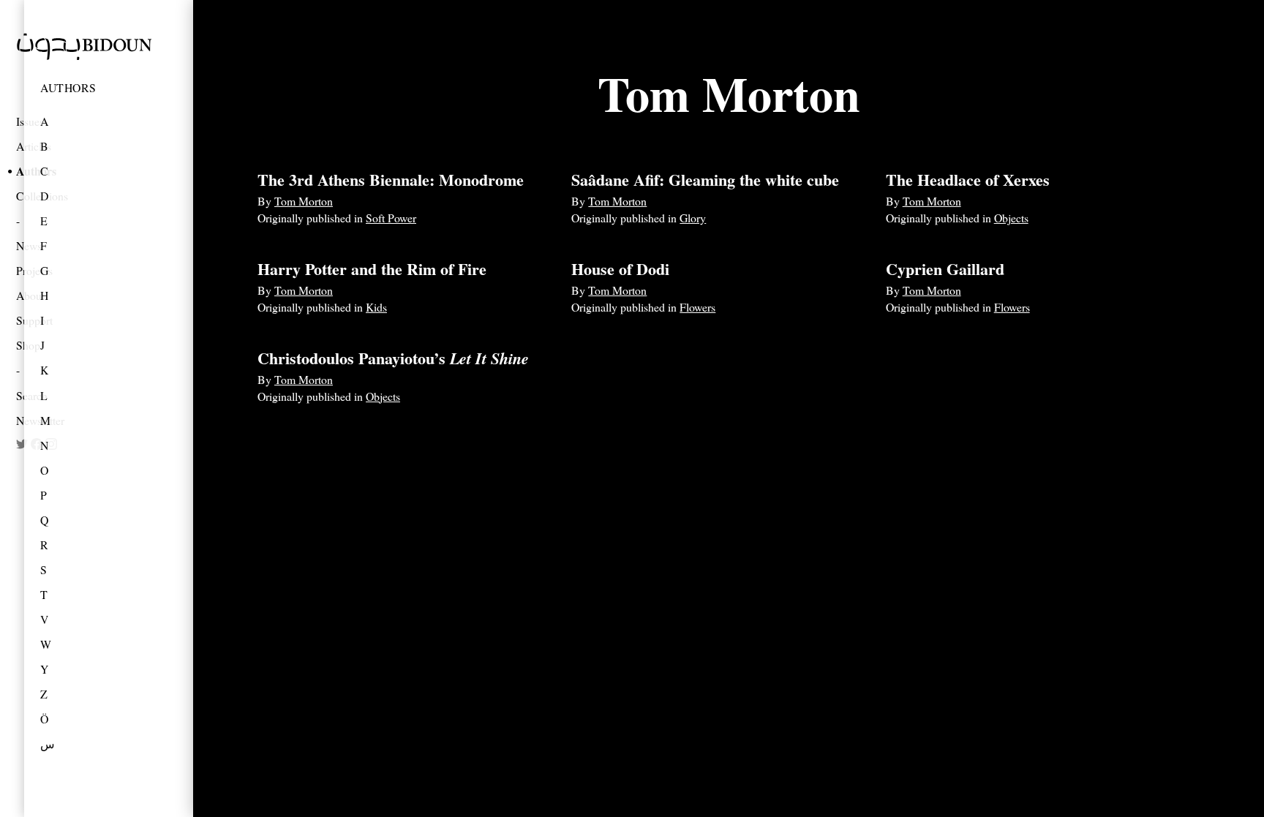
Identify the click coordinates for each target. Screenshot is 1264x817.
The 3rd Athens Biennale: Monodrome (390, 179)
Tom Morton (303, 200)
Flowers (697, 307)
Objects (1011, 217)
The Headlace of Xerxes (968, 179)
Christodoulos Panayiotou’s (393, 358)
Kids (376, 307)
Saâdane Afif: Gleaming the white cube (705, 179)
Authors (68, 87)
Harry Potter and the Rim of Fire (371, 269)
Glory (693, 217)
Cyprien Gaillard (945, 269)
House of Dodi (620, 269)
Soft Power (391, 217)
